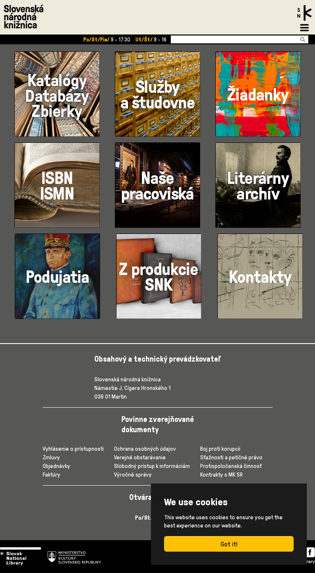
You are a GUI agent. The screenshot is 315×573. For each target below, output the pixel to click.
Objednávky (56, 466)
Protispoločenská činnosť (231, 466)
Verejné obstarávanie (140, 457)
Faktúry (51, 474)
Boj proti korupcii (220, 448)
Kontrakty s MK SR (221, 474)
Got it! (229, 543)
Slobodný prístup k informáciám (152, 466)
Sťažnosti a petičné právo (231, 457)
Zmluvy (51, 457)
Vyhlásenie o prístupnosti (73, 448)
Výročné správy (133, 474)
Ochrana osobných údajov (145, 448)
